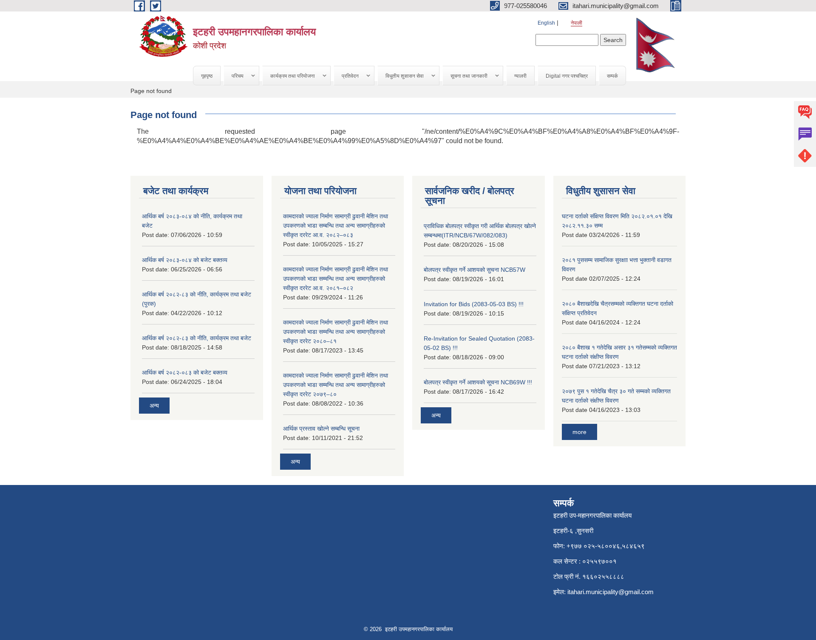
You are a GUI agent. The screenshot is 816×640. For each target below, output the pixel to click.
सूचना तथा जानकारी (465, 76)
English (546, 23)
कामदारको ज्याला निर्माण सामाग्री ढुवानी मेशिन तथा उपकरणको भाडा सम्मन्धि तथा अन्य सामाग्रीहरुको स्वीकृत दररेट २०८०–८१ (335, 331)
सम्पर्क (612, 76)
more (579, 432)
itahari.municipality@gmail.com (610, 591)
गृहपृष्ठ (206, 76)
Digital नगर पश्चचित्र (567, 76)
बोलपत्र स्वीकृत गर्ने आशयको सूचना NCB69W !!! (478, 382)
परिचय (234, 76)
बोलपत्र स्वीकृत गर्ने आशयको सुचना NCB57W (474, 269)
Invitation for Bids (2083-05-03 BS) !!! (474, 304)
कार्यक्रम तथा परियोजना (289, 76)
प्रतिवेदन (346, 76)
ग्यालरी (520, 76)
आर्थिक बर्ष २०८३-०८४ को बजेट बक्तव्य (184, 260)
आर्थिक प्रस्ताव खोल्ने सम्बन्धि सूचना (321, 428)
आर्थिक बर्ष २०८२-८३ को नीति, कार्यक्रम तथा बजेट (196, 338)
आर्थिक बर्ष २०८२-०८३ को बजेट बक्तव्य (184, 372)
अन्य (154, 405)
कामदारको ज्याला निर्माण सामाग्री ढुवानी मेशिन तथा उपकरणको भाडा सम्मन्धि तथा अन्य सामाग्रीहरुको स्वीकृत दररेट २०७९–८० (335, 385)
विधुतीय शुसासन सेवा (401, 76)
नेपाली (576, 23)
